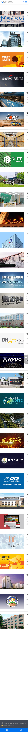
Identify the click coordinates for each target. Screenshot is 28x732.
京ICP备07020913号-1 (23, 723)
